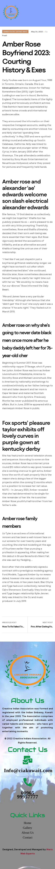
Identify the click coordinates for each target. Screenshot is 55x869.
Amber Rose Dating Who (15, 32)
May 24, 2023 (37, 32)
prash (4, 35)
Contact (27, 837)
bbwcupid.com (10, 87)
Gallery (27, 828)
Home (27, 823)
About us (28, 832)
